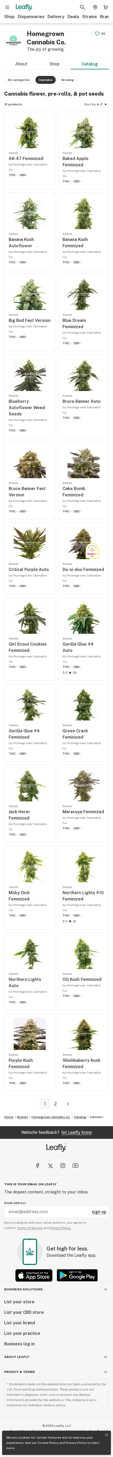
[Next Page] (68, 1104)
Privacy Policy (76, 1443)
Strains (89, 16)
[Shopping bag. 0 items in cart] (105, 7)
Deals (73, 16)
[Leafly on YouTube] (75, 1165)
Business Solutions (23, 1289)
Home (8, 1117)
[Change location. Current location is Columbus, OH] (95, 7)
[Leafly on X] (50, 1165)
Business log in (19, 1343)
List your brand (19, 1322)
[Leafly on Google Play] (77, 1275)
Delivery (56, 16)
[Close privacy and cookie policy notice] (107, 1435)
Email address (15, 1203)
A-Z (99, 104)
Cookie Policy (48, 1443)
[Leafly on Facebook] (37, 1165)
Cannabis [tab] (46, 80)
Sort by (90, 104)
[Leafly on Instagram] (62, 1165)
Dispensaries (31, 16)
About (21, 63)
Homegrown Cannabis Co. (51, 1117)
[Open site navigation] (7, 7)
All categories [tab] (19, 80)
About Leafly (16, 1357)
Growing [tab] (67, 80)
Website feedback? (56, 1132)
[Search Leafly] (82, 7)
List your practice (22, 1333)
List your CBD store (24, 1312)
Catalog (89, 63)
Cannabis (97, 1117)
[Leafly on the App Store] (34, 1275)
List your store (19, 1301)
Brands (22, 1117)
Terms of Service (30, 1228)
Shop (9, 16)
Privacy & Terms (19, 1372)
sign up (99, 1211)
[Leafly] (24, 7)
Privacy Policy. (60, 1228)
